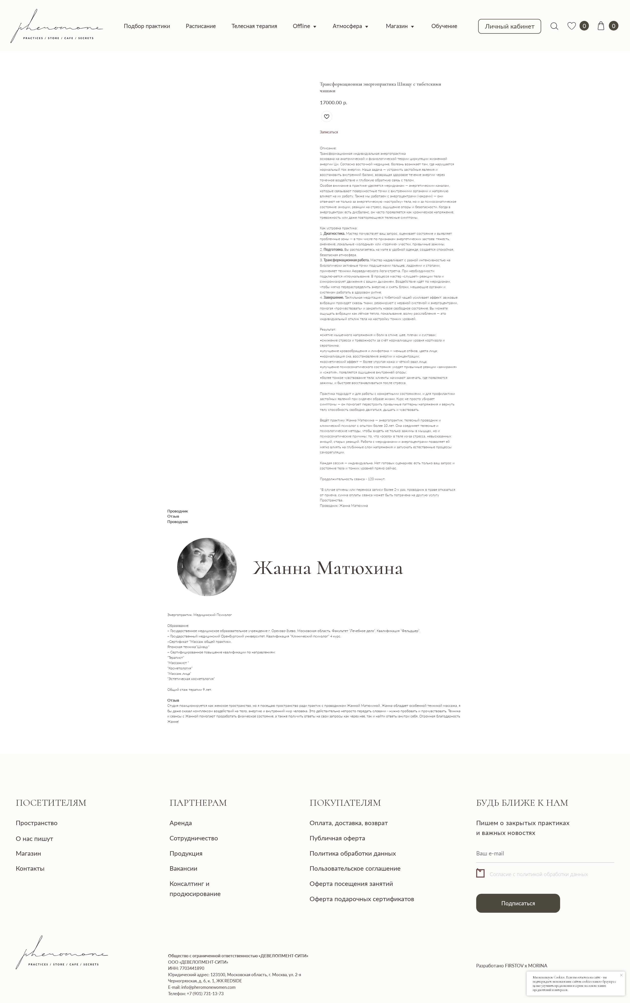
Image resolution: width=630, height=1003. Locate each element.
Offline (301, 25)
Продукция (186, 853)
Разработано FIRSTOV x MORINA (511, 965)
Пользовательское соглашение (355, 868)
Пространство (37, 822)
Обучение (444, 25)
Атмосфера (347, 25)
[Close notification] (621, 975)
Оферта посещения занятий (351, 883)
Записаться (329, 132)
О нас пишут (34, 838)
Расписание (201, 25)
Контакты (30, 868)
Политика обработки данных (353, 853)
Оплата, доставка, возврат (349, 822)
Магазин (397, 25)
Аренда (181, 822)
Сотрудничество (194, 838)
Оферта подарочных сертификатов (362, 898)
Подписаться (518, 903)
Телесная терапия (254, 25)
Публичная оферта (337, 838)
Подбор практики (147, 25)
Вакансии (183, 868)
